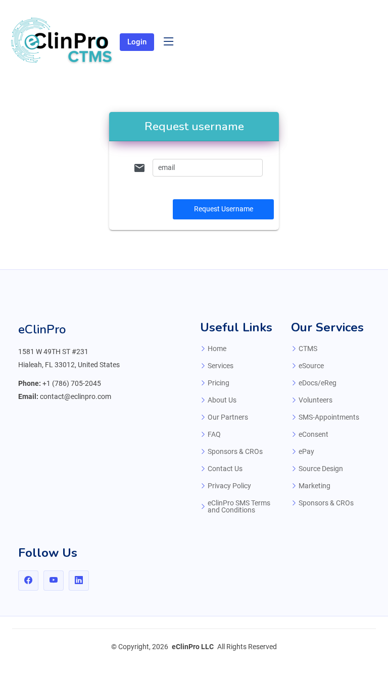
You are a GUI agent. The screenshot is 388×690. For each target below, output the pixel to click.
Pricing (218, 382)
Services (220, 365)
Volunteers (315, 400)
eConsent (313, 434)
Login (137, 41)
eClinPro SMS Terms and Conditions (239, 506)
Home (217, 348)
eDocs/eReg (317, 382)
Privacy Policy (229, 485)
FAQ (214, 434)
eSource (311, 365)
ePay (306, 451)
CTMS (308, 348)
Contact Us (225, 468)
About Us (222, 400)
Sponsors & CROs (235, 451)
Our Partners (228, 417)
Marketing (314, 485)
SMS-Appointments (329, 417)
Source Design (321, 468)
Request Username (223, 209)
